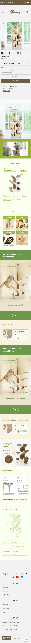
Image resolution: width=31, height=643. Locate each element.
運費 (6, 58)
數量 (2, 67)
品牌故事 (5, 588)
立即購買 (15, 81)
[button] (3, 12)
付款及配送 (6, 608)
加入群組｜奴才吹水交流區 (10, 629)
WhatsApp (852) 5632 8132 (11, 622)
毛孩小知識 (6, 595)
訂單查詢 (5, 612)
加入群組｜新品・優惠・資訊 (10, 626)
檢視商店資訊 (6, 90)
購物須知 (5, 605)
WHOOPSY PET (17, 638)
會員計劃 (5, 591)
